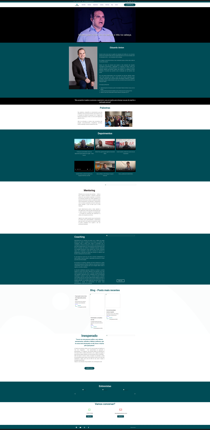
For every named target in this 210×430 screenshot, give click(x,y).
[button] (106, 119)
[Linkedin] (127, 1)
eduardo (79, 305)
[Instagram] (132, 1)
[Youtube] (130, 1)
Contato (116, 4)
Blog (112, 4)
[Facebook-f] (135, 1)
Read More (76, 304)
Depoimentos (95, 4)
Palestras (89, 4)
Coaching (101, 4)
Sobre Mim (83, 4)
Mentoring (107, 4)
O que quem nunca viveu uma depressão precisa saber (81, 297)
